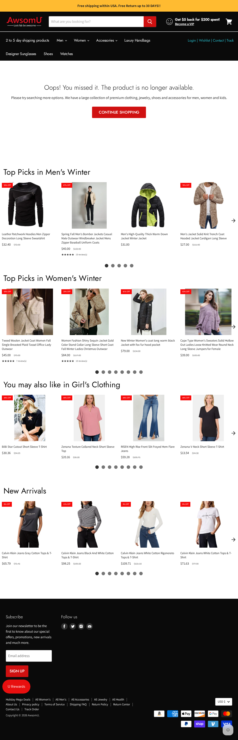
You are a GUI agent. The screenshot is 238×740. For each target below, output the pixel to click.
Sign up (17, 671)
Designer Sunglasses (21, 53)
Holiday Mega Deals (18, 699)
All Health (118, 699)
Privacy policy (30, 704)
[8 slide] (141, 372)
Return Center (121, 704)
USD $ (221, 702)
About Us (11, 704)
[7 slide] (134, 372)
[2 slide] (113, 265)
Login (192, 40)
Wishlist (204, 40)
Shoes (48, 53)
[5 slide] (131, 265)
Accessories (105, 40)
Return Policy (100, 704)
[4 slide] (125, 265)
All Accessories (80, 699)
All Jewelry (100, 699)
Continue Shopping (119, 112)
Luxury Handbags (137, 40)
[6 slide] (128, 372)
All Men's (61, 699)
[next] (233, 220)
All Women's (42, 699)
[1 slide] (106, 265)
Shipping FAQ (78, 704)
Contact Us (12, 709)
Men (60, 40)
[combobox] (96, 21)
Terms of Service (54, 704)
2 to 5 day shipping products (27, 40)
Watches (66, 53)
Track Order (31, 709)
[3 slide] (119, 265)
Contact (218, 40)
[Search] (150, 21)
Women (80, 40)
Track (230, 40)
